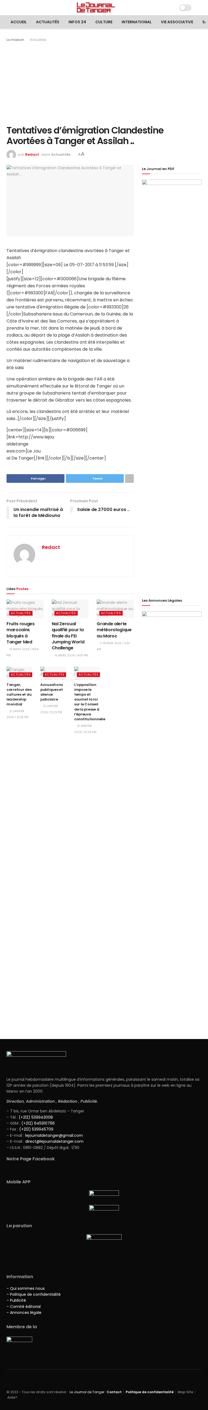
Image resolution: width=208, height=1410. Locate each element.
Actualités (47, 22)
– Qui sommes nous (25, 1288)
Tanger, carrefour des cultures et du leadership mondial (19, 694)
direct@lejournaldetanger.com (54, 1141)
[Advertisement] (104, 83)
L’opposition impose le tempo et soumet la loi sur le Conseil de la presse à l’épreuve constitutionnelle (89, 702)
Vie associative (177, 22)
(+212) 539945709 (36, 1129)
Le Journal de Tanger (87, 1392)
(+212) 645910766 (38, 1123)
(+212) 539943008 (36, 1117)
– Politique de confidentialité (33, 1294)
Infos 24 (77, 22)
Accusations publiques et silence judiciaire (51, 692)
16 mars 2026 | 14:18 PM (71, 655)
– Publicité (16, 1300)
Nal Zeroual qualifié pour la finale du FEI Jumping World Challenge (68, 636)
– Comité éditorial (23, 1306)
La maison (15, 39)
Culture (103, 22)
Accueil (19, 22)
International (137, 22)
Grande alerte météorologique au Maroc (114, 630)
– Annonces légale (23, 1312)
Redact (32, 154)
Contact (114, 1392)
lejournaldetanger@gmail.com (53, 1135)
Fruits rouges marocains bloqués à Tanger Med (20, 633)
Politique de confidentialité (150, 1392)
